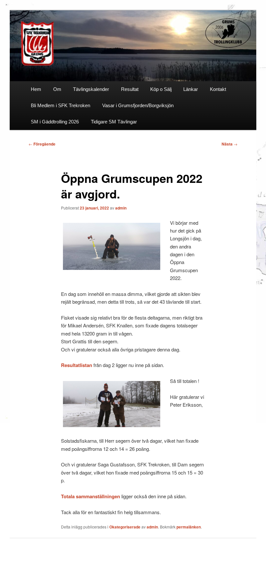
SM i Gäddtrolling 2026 (55, 121)
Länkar (190, 89)
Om (57, 89)
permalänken (188, 527)
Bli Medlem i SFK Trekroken (60, 105)
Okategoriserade (124, 527)
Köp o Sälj (161, 89)
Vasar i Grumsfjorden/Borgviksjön (138, 105)
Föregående (42, 144)
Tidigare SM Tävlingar (114, 121)
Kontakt (218, 89)
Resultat (130, 89)
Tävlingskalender (91, 89)
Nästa (229, 144)
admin (121, 208)
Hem (36, 89)
